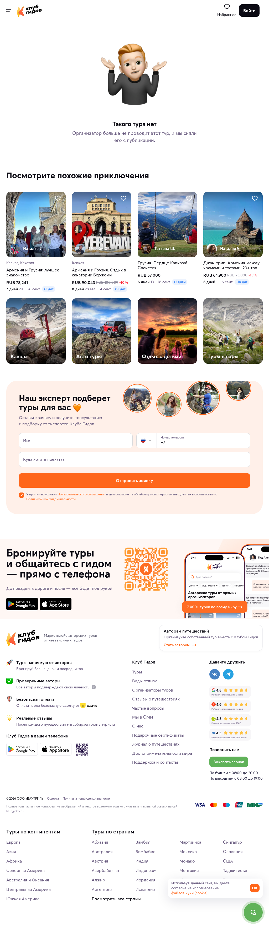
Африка (14, 861)
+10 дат (241, 282)
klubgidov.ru (15, 811)
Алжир (98, 879)
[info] (93, 687)
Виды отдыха (144, 680)
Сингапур (232, 842)
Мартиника (190, 842)
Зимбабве (146, 851)
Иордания (146, 879)
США (228, 861)
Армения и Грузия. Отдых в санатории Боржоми (99, 273)
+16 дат (120, 289)
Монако (187, 861)
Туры (137, 672)
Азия (11, 851)
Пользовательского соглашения (81, 494)
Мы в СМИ (142, 717)
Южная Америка (22, 898)
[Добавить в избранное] (58, 198)
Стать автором (177, 645)
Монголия (189, 870)
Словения (233, 851)
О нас (137, 726)
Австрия (100, 861)
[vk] (214, 674)
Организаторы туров (152, 690)
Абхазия (100, 842)
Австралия (102, 851)
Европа (13, 842)
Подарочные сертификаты (158, 735)
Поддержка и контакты (155, 762)
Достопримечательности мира (162, 753)
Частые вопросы (148, 708)
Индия (142, 861)
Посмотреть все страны (116, 898)
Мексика (188, 851)
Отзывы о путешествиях (156, 699)
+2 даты (180, 282)
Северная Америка (25, 870)
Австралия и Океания (27, 879)
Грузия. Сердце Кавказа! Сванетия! (162, 265)
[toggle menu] (8, 10)
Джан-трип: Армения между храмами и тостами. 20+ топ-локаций (231, 265)
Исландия (145, 889)
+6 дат (49, 289)
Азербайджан (105, 870)
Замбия (143, 842)
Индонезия (147, 870)
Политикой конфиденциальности (51, 499)
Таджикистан (236, 870)
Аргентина (102, 889)
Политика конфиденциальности (86, 798)
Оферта (53, 798)
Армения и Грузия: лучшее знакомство (32, 273)
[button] (143, 440)
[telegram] (228, 674)
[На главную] (29, 10)
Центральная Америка (28, 889)
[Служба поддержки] (253, 912)
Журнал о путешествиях (155, 744)
